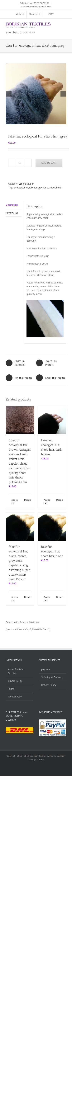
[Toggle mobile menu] (64, 24)
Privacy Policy (15, 681)
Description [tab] (12, 204)
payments (46, 669)
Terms (11, 688)
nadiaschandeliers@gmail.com (36, 6)
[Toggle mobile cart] (50, 24)
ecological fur (21, 187)
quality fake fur (54, 187)
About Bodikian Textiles (16, 671)
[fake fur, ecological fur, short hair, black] (52, 526)
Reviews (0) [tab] (12, 212)
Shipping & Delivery (52, 677)
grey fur (42, 187)
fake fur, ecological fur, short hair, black (52, 551)
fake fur (33, 187)
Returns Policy (48, 685)
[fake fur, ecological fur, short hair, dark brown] (52, 420)
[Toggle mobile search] (57, 24)
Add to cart (49, 163)
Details (27, 499)
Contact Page (15, 696)
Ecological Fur (26, 183)
